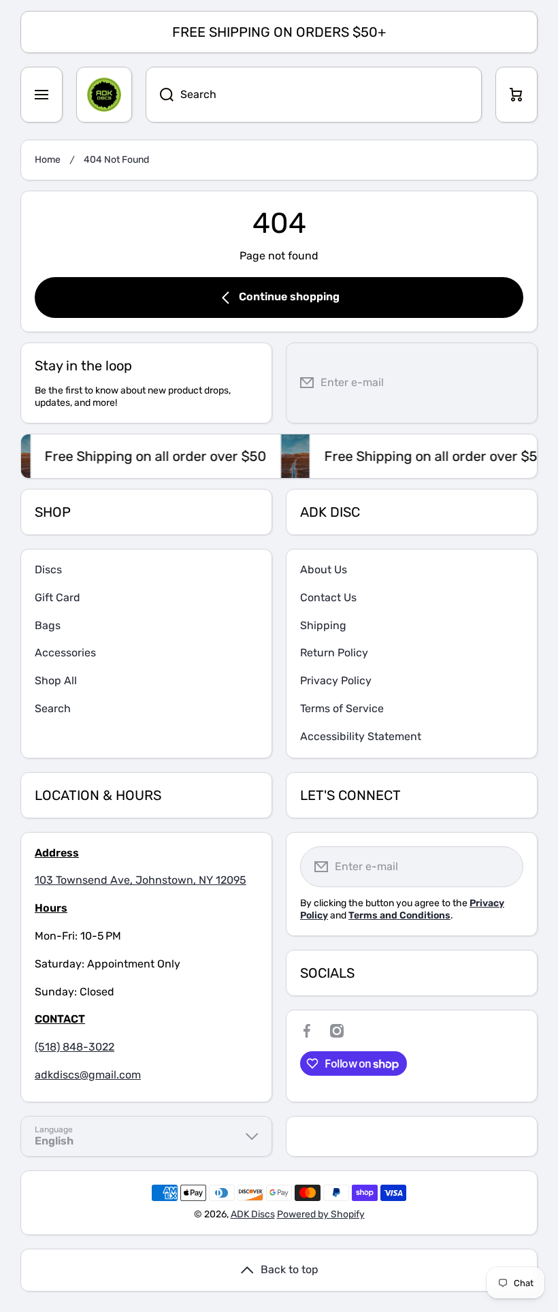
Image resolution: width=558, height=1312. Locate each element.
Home (48, 159)
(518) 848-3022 (74, 1046)
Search (53, 708)
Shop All (56, 680)
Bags (48, 625)
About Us (323, 569)
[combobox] (314, 95)
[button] (516, 94)
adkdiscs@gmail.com (88, 1074)
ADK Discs (253, 1214)
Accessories (65, 652)
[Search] (160, 95)
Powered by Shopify (321, 1214)
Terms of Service (342, 708)
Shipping (323, 625)
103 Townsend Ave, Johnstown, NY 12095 (140, 880)
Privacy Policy (336, 680)
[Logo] (104, 95)
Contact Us (328, 597)
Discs (48, 569)
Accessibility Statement (360, 736)
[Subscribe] (516, 382)
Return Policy (334, 652)
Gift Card (57, 597)
